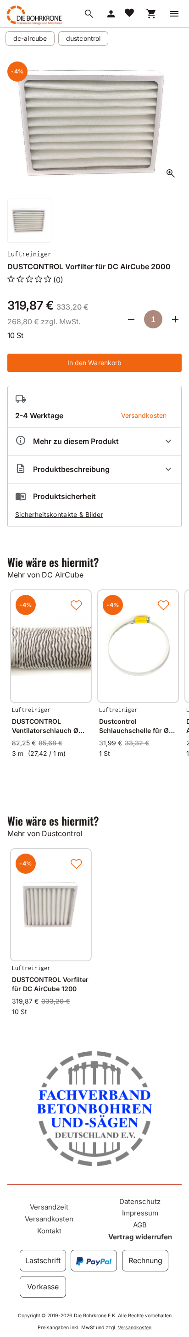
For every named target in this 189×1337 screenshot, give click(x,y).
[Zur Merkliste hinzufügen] (76, 605)
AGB (140, 1224)
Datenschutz (140, 1201)
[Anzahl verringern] (131, 319)
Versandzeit (49, 1207)
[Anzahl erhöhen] (175, 319)
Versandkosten (49, 1219)
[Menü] (174, 14)
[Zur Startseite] (33, 24)
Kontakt (49, 1230)
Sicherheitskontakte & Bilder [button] (59, 514)
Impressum (140, 1213)
